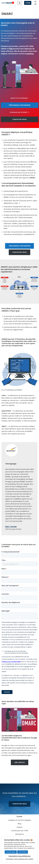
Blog (19, 824)
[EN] (35, 4)
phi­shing (29, 54)
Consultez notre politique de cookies (19, 859)
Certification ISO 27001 (19, 831)
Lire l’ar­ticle (19, 762)
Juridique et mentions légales (19, 820)
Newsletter (19, 834)
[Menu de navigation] (19, 3)
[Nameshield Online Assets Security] (8, 3)
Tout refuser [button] (23, 852)
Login (27, 3)
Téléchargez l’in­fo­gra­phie (19, 105)
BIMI (11, 49)
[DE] (35, 2)
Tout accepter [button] (10, 852)
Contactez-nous (19, 119)
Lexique (19, 827)
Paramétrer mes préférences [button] (19, 856)
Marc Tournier (11, 527)
